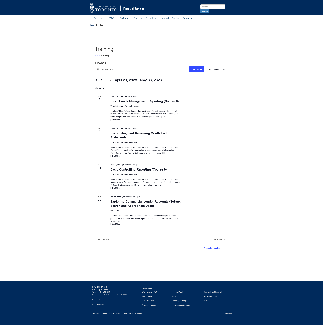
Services (98, 18)
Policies (124, 18)
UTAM (206, 300)
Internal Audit (177, 292)
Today (109, 80)
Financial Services (115, 313)
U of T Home (147, 296)
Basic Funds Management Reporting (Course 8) (144, 101)
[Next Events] (101, 79)
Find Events (197, 69)
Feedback (96, 299)
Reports (150, 18)
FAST (111, 18)
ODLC (174, 296)
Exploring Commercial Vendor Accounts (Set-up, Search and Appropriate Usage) (145, 203)
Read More (115, 119)
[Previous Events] (96, 79)
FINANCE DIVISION (100, 287)
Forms (137, 18)
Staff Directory (98, 304)
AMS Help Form (148, 300)
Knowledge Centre (169, 18)
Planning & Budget (179, 300)
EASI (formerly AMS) (150, 292)
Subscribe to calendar (213, 248)
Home (92, 25)
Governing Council (149, 305)
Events (97, 55)
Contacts (187, 18)
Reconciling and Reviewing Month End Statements (138, 135)
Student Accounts (211, 296)
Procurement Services (181, 305)
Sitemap (228, 313)
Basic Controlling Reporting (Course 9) (138, 169)
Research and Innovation (214, 292)
